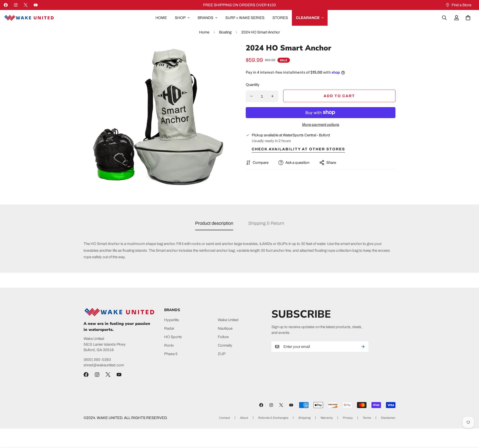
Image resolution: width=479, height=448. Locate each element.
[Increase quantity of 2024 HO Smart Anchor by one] (272, 96)
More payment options (320, 124)
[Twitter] (26, 5)
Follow (223, 337)
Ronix (169, 345)
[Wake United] (29, 17)
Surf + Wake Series (244, 18)
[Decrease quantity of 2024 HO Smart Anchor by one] (251, 96)
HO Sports (173, 337)
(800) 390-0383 (97, 360)
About (244, 418)
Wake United (228, 320)
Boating (225, 32)
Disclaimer (388, 418)
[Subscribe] (363, 346)
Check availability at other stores (298, 149)
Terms (367, 418)
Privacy (348, 418)
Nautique (225, 328)
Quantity (252, 84)
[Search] (444, 17)
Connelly (225, 345)
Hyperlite (171, 320)
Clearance (308, 18)
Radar (169, 328)
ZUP (222, 354)
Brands (205, 18)
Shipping (304, 418)
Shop (180, 18)
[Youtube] (36, 5)
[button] (468, 17)
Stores (280, 18)
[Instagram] (16, 5)
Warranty (327, 418)
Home (161, 18)
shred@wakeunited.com (104, 365)
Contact (224, 418)
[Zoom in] (222, 53)
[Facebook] (6, 5)
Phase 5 (171, 354)
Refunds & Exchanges (273, 418)
